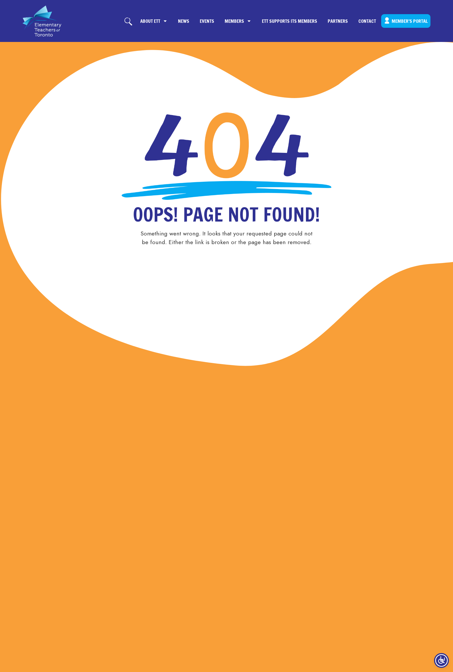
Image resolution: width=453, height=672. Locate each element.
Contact (367, 21)
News (183, 21)
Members (234, 21)
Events (207, 21)
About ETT (150, 21)
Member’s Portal (410, 21)
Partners (338, 21)
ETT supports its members (289, 21)
